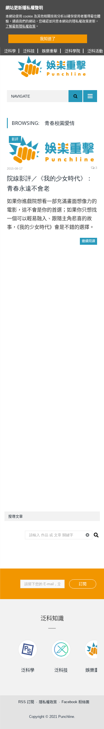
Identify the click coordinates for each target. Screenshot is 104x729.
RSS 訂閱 (26, 702)
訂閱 (83, 584)
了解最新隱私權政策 (20, 26)
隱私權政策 (48, 702)
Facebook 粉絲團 (75, 702)
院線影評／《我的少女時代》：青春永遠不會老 (49, 183)
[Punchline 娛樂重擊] (52, 66)
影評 (15, 139)
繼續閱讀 (88, 241)
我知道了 (47, 38)
